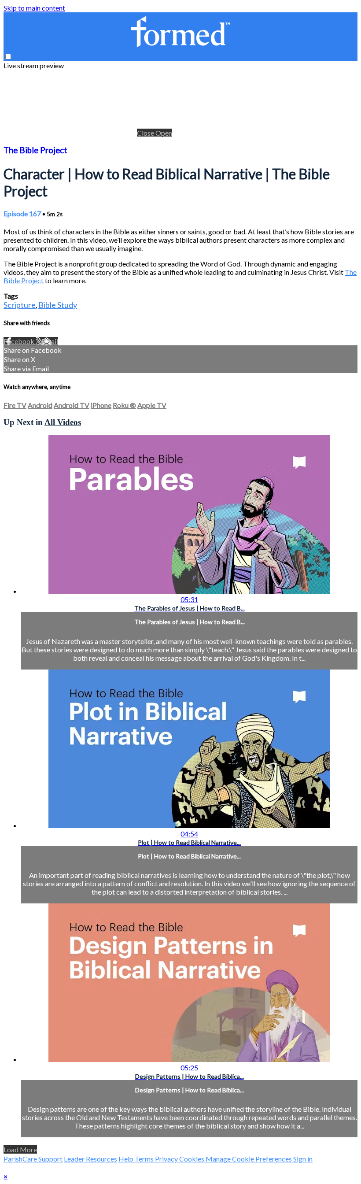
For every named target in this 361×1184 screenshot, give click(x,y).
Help (126, 1158)
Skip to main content (34, 8)
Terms (145, 1158)
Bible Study (57, 305)
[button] (8, 56)
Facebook (20, 341)
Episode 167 (23, 213)
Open (163, 133)
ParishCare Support (33, 1158)
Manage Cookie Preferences (249, 1158)
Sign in (303, 1158)
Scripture (20, 305)
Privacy (167, 1158)
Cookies (192, 1158)
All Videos (62, 422)
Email (49, 341)
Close (146, 133)
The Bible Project (35, 150)
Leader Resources (90, 1158)
